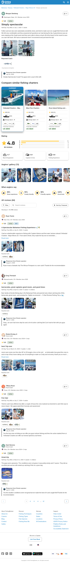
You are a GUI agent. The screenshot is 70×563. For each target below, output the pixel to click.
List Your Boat (35, 539)
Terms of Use (57, 516)
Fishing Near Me (24, 521)
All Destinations (41, 521)
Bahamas (4, 8)
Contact (3, 521)
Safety (3, 524)
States (38, 516)
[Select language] (38, 545)
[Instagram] (10, 553)
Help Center (57, 514)
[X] (6, 553)
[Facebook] (2, 553)
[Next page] (66, 501)
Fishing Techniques (25, 514)
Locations (39, 519)
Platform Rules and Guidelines (59, 525)
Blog (2, 519)
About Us (4, 514)
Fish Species (23, 519)
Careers (4, 516)
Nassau (10, 8)
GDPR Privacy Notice (60, 521)
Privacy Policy (58, 519)
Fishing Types (23, 516)
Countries (39, 514)
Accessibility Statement (60, 528)
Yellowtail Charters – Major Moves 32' (24, 8)
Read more (5, 238)
